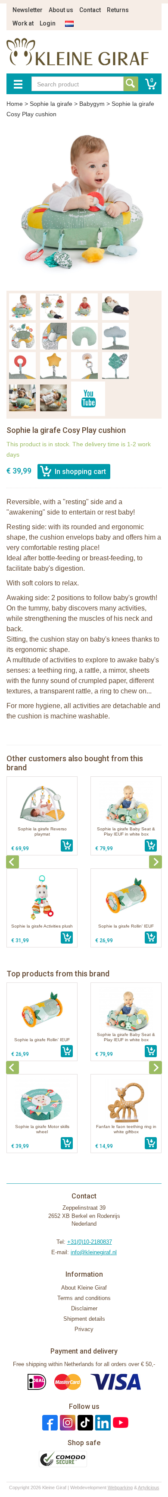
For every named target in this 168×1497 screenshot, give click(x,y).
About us (61, 9)
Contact (90, 9)
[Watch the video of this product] (88, 398)
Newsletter (27, 9)
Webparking (120, 1487)
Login (48, 23)
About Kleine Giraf (84, 1287)
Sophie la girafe (51, 103)
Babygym (92, 103)
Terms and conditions (84, 1298)
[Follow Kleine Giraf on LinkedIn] (102, 1422)
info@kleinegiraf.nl (94, 1252)
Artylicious (148, 1487)
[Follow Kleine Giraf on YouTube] (119, 1422)
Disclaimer (84, 1308)
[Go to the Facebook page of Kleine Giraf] (49, 1422)
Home (14, 103)
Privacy (84, 1329)
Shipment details (84, 1319)
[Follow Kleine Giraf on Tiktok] (84, 1422)
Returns (118, 9)
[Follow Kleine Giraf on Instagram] (66, 1422)
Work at (23, 23)
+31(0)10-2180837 (89, 1242)
